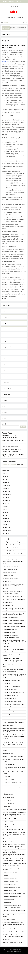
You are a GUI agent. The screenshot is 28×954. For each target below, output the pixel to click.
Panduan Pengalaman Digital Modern (12, 709)
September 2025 (7, 500)
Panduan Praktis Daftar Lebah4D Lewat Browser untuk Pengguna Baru (13, 1)
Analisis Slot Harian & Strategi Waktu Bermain (14, 554)
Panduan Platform (7, 715)
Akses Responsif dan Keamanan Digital (12, 545)
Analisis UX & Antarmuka (9, 557)
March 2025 (6, 518)
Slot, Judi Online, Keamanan (9, 838)
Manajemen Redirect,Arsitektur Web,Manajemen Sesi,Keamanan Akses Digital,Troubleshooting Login (14, 676)
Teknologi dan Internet (8, 899)
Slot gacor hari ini (7, 347)
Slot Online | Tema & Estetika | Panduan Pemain (14, 809)
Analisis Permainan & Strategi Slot (11, 548)
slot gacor (5, 341)
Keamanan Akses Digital (9, 632)
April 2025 (5, 515)
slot (4, 311)
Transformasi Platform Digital (10, 928)
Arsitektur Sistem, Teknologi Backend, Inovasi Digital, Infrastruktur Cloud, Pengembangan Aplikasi (14, 561)
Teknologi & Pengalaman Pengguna (11, 887)
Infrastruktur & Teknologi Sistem (10, 617)
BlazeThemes (17, 951)
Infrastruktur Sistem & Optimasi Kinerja (12, 623)
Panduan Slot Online (8, 725)
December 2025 (6, 491)
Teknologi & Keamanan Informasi (11, 881)
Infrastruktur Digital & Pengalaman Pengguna (13, 620)
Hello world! (20, 464)
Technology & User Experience (10, 872)
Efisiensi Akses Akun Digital (9, 572)
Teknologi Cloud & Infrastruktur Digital (12, 896)
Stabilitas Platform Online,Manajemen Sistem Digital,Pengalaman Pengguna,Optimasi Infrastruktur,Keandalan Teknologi (14, 846)
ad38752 (5, 50)
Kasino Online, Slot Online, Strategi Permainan (14, 626)
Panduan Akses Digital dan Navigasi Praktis (13, 692)
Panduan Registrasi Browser (9, 718)
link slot (5, 335)
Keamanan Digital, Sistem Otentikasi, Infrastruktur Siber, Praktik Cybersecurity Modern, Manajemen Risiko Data (12, 660)
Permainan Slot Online (8, 779)
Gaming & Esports (7, 602)
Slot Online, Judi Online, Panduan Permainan (13, 822)
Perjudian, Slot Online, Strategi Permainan (13, 756)
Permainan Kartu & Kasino (9, 764)
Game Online (6, 588)
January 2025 (6, 524)
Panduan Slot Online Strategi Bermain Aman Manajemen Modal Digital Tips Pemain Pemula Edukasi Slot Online (14, 730)
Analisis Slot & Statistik (8, 551)
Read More (4, 299)
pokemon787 (6, 790)
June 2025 (5, 509)
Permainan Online (7, 776)
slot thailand (6, 382)
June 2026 (5, 473)
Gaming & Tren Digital (8, 605)
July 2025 (5, 506)
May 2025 (5, 512)
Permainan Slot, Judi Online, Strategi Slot (13, 787)
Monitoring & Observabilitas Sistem (11, 680)
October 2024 (6, 533)
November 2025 (6, 494)
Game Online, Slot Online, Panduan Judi (12, 596)
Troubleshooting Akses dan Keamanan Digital (14, 931)
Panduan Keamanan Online (9, 698)
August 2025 (6, 503)
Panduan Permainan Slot (9, 712)
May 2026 (5, 476)
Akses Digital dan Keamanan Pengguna (12, 542)
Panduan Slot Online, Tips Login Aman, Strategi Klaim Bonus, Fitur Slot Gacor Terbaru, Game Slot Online (14, 736)
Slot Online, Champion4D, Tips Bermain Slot (13, 819)
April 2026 (5, 479)
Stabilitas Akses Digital (8, 841)
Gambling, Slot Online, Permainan (11, 578)
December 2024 (6, 527)
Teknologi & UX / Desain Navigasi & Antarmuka (14, 893)
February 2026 (6, 485)
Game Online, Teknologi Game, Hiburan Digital (14, 599)
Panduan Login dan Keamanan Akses (12, 701)
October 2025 (6, 497)
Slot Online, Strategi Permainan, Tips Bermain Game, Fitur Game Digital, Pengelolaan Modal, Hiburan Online (14, 834)
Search (4, 424)
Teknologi (5, 875)
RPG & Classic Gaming (8, 797)
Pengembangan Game (8, 753)
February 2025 (6, 521)
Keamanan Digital (7, 646)
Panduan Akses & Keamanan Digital (11, 686)
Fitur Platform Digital (8, 575)
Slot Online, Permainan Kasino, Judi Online (13, 829)
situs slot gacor (6, 329)
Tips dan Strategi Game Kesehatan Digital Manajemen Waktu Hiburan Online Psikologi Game (13, 924)
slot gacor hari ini (7, 317)
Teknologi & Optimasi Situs (9, 884)
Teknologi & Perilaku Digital (9, 890)
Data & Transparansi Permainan (10, 566)
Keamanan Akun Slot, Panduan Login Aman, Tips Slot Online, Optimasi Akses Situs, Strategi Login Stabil (14, 642)
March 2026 (6, 482)
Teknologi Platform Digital (9, 919)
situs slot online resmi (8, 803)
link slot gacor (6, 61)
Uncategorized (6, 939)
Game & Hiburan (7, 581)
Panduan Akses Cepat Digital (10, 689)
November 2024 (6, 530)
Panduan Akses (6, 683)
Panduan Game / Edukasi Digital (10, 695)
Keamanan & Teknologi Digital (10, 629)
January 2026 (6, 488)
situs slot (5, 353)
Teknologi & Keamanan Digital (10, 878)
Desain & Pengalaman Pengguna (10, 569)
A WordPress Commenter (9, 464)
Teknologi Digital (7, 902)
